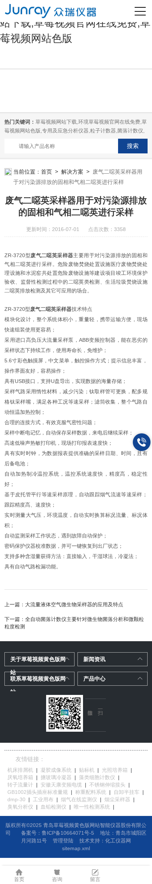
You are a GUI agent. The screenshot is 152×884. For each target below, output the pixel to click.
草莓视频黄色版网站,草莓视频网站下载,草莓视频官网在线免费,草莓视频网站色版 (75, 23)
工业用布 (43, 799)
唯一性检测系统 (92, 807)
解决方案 (72, 171)
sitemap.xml (76, 848)
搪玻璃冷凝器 (56, 777)
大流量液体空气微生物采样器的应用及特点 (74, 604)
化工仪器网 (118, 841)
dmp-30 (16, 799)
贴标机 (86, 770)
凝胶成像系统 (56, 770)
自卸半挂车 (126, 792)
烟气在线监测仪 (79, 799)
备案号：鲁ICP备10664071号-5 (57, 833)
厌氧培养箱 (20, 777)
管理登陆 (63, 841)
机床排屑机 (20, 770)
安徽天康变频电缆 (61, 785)
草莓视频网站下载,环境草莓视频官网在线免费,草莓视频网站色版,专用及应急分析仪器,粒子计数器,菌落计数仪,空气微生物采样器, (75, 130)
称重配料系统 (90, 792)
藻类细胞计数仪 (97, 777)
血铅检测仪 (53, 807)
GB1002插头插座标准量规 (37, 792)
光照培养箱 (115, 770)
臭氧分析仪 (20, 807)
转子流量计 (20, 785)
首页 (46, 171)
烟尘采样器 (117, 799)
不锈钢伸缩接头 (107, 785)
